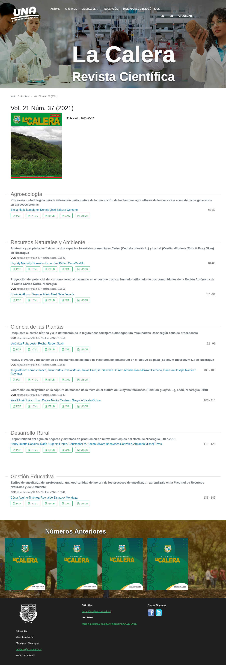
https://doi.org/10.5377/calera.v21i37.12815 (41, 288)
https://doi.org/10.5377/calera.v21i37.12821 (41, 364)
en (171, 15)
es (162, 15)
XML (67, 215)
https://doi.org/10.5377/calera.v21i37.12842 (41, 394)
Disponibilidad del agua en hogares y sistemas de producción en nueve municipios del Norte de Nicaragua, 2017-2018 (93, 439)
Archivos (71, 8)
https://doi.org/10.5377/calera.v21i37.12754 (41, 338)
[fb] (151, 612)
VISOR (84, 215)
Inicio (13, 96)
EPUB (51, 215)
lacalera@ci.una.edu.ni (28, 649)
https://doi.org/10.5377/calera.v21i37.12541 (41, 492)
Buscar (186, 15)
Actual (55, 8)
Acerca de (89, 8)
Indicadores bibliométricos (141, 8)
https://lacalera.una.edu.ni (96, 611)
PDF (18, 215)
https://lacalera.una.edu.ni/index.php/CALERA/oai (109, 623)
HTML (34, 215)
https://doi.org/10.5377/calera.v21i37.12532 (41, 257)
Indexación (111, 8)
